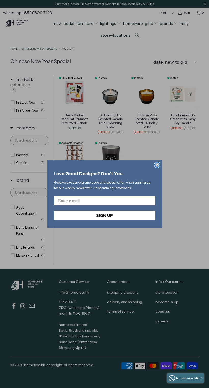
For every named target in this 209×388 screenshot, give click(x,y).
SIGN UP (104, 215)
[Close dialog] (157, 164)
